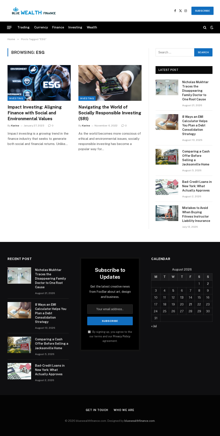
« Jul (154, 326)
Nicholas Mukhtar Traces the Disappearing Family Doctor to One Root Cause (195, 90)
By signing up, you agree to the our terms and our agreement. (110, 336)
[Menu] (9, 27)
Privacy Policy (121, 336)
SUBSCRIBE (202, 10)
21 (190, 304)
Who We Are (124, 410)
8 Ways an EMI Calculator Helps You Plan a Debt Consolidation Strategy (195, 125)
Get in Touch (97, 410)
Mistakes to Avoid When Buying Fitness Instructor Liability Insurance (196, 214)
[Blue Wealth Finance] (33, 11)
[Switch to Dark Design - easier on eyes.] (211, 27)
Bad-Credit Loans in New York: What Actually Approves (197, 186)
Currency (41, 27)
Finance (58, 27)
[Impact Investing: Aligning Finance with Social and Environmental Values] (39, 83)
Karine (15, 125)
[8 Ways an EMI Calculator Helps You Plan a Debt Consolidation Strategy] (167, 122)
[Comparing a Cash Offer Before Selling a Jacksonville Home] (167, 157)
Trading (23, 27)
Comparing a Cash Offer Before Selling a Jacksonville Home (196, 158)
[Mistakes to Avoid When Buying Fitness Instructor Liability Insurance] (167, 213)
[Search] (204, 27)
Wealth (92, 27)
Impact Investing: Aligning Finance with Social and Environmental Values (35, 112)
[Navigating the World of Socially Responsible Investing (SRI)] (110, 83)
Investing (75, 27)
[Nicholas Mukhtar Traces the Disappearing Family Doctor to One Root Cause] (167, 87)
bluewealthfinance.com (139, 420)
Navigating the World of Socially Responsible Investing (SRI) (109, 112)
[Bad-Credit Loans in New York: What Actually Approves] (167, 187)
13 (181, 297)
